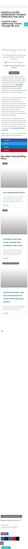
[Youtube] (14, 539)
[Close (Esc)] (0, 546)
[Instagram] (6, 539)
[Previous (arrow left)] (0, 548)
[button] (14, 7)
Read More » (6, 205)
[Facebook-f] (2, 539)
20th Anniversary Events (14, 193)
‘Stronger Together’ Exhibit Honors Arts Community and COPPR (13, 242)
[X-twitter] (17, 539)
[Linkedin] (10, 539)
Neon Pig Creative (13, 520)
